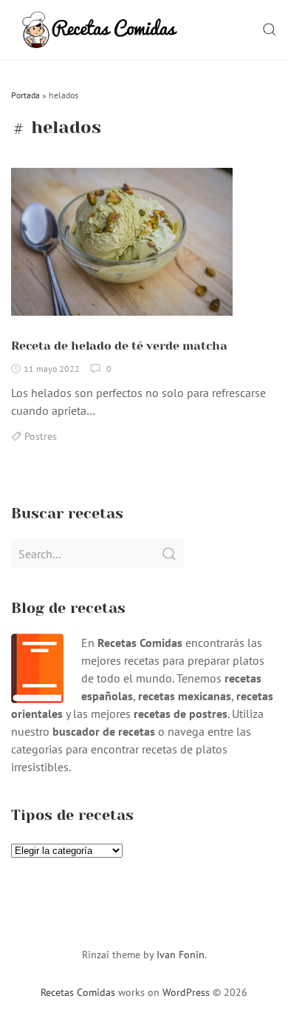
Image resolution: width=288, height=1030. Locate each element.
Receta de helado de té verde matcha (119, 346)
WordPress (186, 992)
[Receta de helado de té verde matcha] (122, 247)
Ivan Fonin (181, 954)
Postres (40, 436)
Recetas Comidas (78, 992)
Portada (25, 95)
